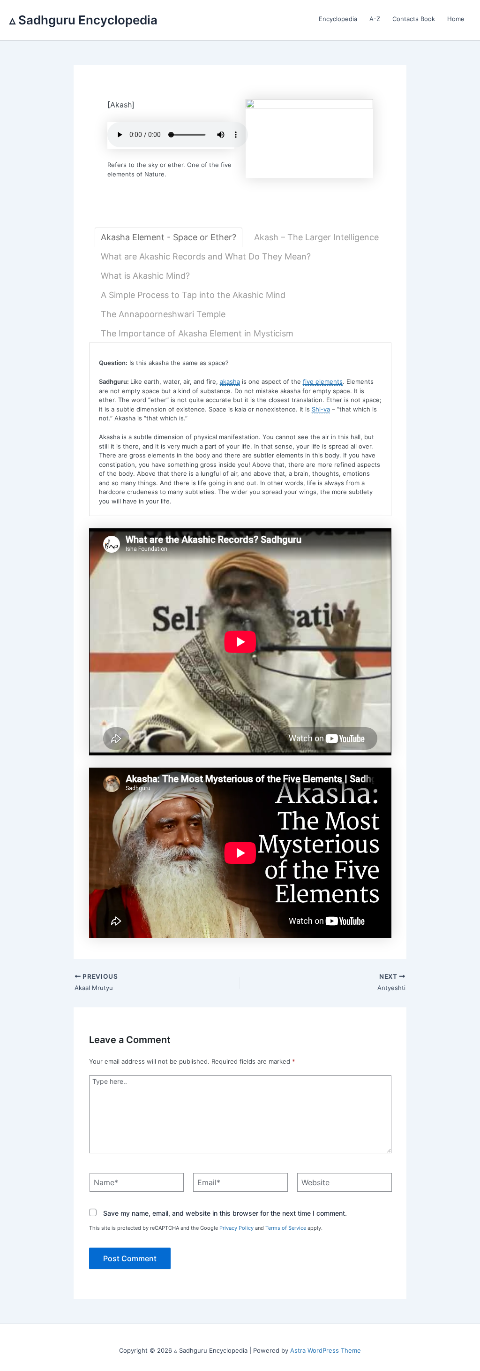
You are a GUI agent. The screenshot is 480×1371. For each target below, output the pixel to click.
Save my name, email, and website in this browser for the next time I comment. (225, 1213)
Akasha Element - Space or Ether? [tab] (168, 237)
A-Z (374, 19)
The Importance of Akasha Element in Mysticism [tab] (197, 333)
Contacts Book (413, 19)
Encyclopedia (338, 19)
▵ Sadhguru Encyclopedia (83, 20)
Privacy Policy (236, 1228)
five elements (323, 381)
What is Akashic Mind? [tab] (145, 276)
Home (456, 19)
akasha (230, 381)
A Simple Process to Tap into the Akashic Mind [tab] (193, 295)
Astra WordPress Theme (325, 1350)
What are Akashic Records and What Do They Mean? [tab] (206, 256)
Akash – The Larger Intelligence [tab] (316, 237)
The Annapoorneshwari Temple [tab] (163, 314)
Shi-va (321, 409)
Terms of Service (285, 1228)
